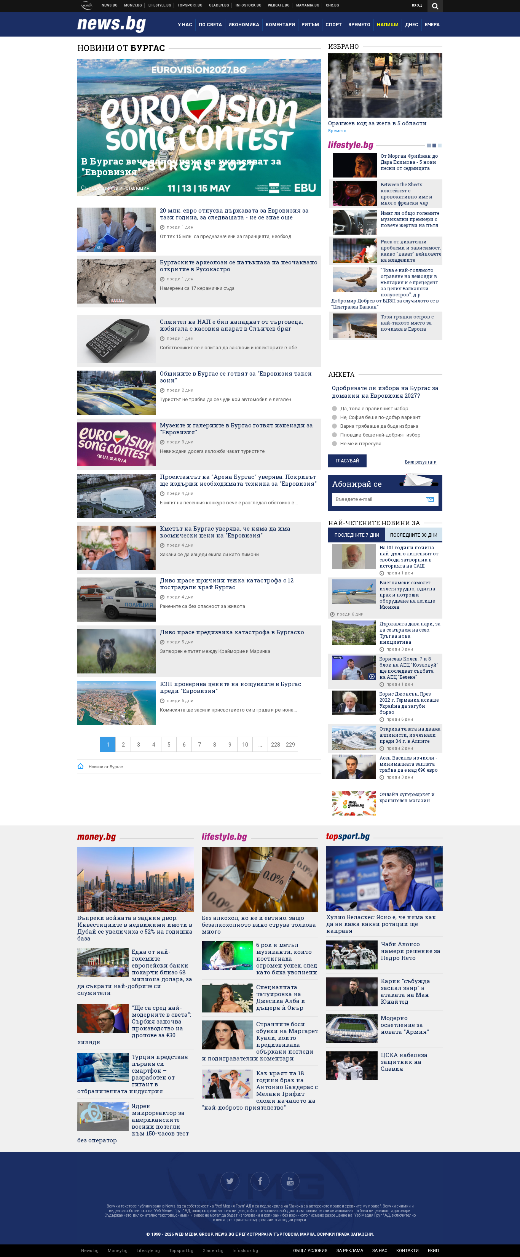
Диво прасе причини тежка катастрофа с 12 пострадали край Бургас (226, 583)
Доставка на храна (219, 5)
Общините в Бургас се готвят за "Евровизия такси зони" (236, 377)
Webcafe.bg (279, 5)
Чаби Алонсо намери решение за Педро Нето (410, 950)
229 (290, 745)
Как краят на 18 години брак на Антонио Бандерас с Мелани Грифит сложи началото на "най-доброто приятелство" (260, 1090)
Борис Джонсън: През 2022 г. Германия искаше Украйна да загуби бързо (409, 703)
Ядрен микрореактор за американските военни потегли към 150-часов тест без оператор (133, 1122)
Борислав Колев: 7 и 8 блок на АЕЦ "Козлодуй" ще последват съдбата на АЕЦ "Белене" (409, 668)
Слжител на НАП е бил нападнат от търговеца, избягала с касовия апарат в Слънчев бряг (231, 325)
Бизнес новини (133, 5)
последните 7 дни (357, 535)
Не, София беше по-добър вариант (380, 417)
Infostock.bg (245, 1250)
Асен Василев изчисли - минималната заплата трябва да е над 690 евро (409, 764)
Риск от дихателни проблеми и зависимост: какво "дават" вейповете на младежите (410, 250)
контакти (407, 1250)
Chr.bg (332, 5)
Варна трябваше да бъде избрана (379, 426)
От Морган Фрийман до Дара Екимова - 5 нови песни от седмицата (408, 162)
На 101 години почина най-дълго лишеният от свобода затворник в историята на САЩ (409, 556)
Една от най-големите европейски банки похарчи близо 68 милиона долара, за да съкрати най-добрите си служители (134, 972)
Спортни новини (190, 5)
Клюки (160, 5)
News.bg (90, 1250)
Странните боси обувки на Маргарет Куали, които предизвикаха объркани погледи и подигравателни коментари (260, 1041)
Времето (337, 130)
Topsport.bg (181, 1250)
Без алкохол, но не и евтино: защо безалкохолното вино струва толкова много (259, 924)
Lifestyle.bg (148, 1250)
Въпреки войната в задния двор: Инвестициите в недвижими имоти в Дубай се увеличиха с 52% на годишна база (135, 928)
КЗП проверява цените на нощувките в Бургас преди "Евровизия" (230, 687)
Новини (109, 5)
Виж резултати (421, 462)
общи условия (310, 1250)
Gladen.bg (213, 1250)
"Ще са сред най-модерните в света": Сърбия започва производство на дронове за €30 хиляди (134, 1024)
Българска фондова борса (248, 5)
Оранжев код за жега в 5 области (377, 123)
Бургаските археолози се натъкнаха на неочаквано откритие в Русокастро (238, 265)
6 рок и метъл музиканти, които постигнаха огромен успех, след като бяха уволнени (286, 958)
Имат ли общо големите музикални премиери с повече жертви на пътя (409, 219)
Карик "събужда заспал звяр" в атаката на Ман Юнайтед (405, 991)
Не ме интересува (360, 443)
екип (433, 1250)
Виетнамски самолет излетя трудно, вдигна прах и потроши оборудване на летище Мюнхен (407, 594)
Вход (417, 5)
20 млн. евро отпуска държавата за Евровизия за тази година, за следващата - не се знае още (234, 214)
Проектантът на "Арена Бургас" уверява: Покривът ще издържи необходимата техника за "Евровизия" (238, 480)
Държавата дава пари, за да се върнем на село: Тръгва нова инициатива (410, 633)
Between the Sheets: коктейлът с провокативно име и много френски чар (405, 193)
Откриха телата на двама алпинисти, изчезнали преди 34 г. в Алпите (410, 735)
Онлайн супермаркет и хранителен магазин (407, 797)
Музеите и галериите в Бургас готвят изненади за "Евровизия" (236, 428)
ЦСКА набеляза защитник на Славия (404, 1061)
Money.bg (118, 1250)
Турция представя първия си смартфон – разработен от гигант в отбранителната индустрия (132, 1073)
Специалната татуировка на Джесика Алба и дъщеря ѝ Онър (280, 997)
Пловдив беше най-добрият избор (380, 435)
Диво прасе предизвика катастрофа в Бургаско (232, 631)
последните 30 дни (413, 535)
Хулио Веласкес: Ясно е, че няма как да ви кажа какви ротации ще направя (381, 923)
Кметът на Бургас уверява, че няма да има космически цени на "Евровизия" (225, 532)
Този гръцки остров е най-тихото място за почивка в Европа (406, 322)
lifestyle (352, 145)
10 (245, 745)
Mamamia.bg (308, 5)
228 (275, 745)
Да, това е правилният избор (374, 408)
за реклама (350, 1250)
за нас (379, 1250)
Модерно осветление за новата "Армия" (405, 1024)
